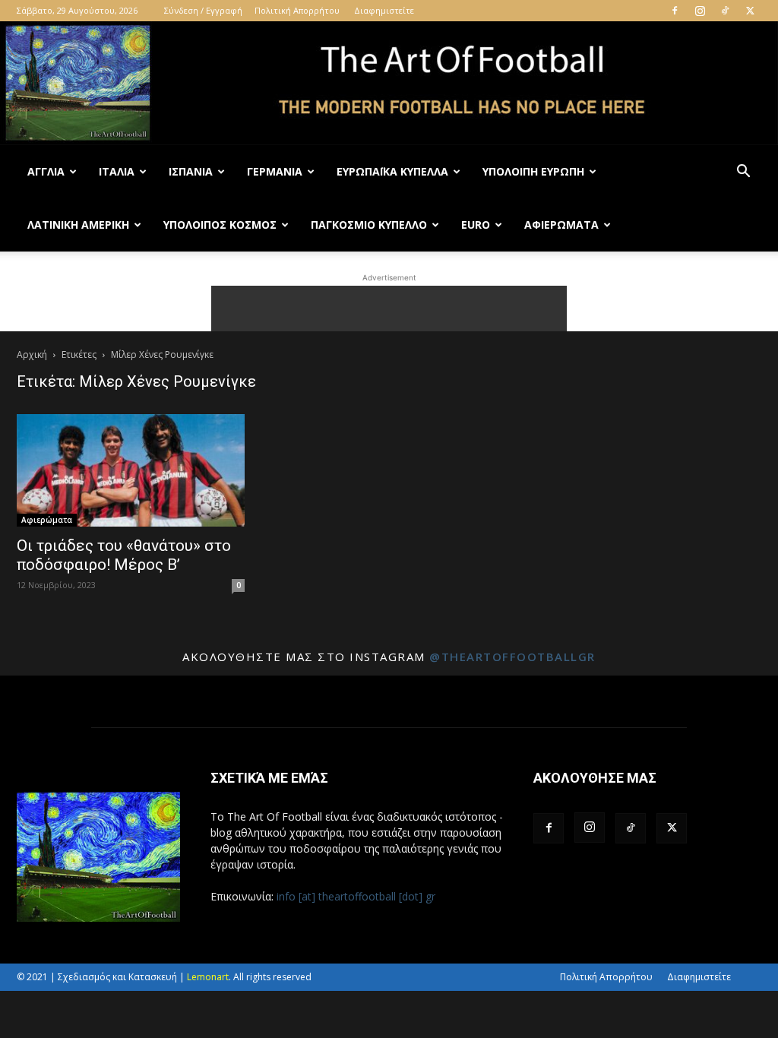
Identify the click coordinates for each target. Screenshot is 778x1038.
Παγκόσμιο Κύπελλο (369, 224)
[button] (743, 173)
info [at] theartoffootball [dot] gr (356, 896)
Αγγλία (46, 171)
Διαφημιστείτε (384, 10)
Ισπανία (191, 171)
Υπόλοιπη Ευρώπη (533, 171)
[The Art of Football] (389, 83)
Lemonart (208, 976)
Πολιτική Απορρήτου (297, 10)
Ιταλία (116, 171)
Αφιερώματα (561, 224)
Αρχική (32, 354)
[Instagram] (699, 10)
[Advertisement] (389, 308)
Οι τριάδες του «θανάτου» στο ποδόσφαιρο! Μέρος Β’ (124, 555)
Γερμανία (274, 171)
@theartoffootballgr (512, 656)
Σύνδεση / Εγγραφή (203, 10)
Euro (475, 224)
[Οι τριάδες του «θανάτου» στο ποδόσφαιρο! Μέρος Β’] (131, 470)
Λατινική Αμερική (78, 224)
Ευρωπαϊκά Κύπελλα (392, 171)
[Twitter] (749, 10)
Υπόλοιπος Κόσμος (220, 224)
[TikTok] (724, 10)
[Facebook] (674, 10)
